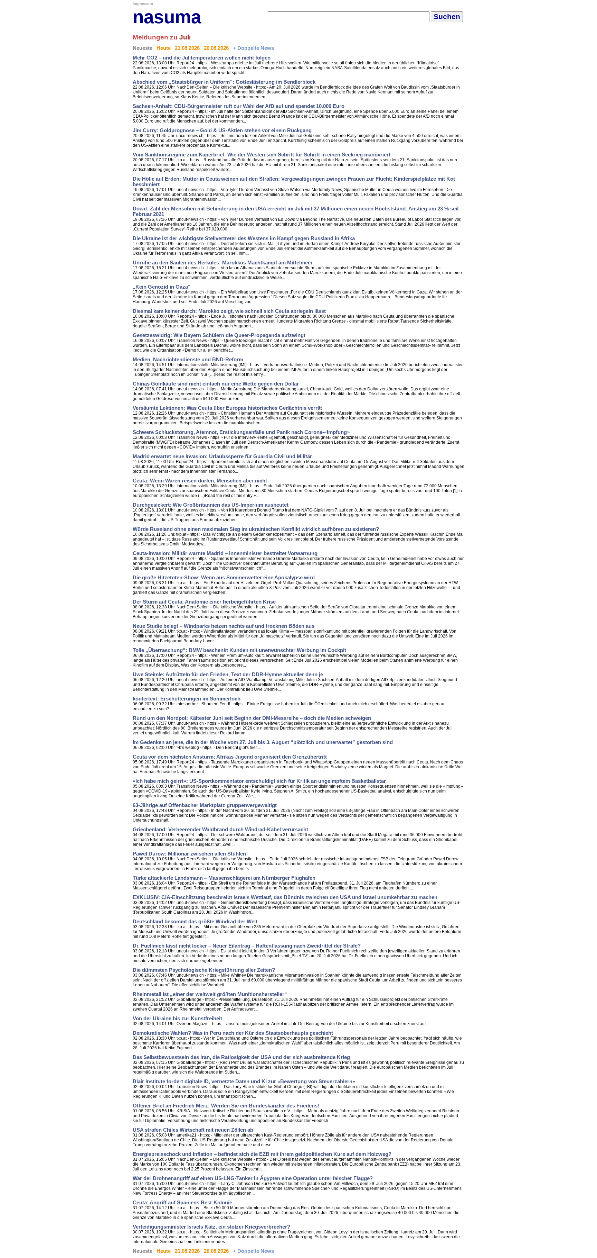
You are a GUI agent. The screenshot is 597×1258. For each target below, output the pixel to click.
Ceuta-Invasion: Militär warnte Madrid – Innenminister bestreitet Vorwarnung (225, 553)
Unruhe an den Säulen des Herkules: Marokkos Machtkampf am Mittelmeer (223, 262)
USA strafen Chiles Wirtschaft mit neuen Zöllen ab (193, 1130)
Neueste (142, 48)
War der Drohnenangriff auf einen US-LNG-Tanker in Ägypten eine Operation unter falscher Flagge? (253, 1178)
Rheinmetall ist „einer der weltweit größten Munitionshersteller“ (210, 994)
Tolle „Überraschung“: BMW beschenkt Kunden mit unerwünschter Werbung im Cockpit (239, 650)
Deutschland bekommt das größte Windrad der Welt (195, 921)
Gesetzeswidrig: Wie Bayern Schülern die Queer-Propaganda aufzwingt (219, 335)
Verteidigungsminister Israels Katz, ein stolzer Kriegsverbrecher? (211, 1227)
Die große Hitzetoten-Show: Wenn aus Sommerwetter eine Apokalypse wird (224, 577)
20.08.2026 (216, 48)
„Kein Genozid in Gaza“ (162, 287)
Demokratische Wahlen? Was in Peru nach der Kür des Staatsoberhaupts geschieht (233, 1033)
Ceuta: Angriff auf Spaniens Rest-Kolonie (182, 1202)
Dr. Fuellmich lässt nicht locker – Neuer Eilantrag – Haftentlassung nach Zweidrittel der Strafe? (247, 946)
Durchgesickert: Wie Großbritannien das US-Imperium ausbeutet (210, 505)
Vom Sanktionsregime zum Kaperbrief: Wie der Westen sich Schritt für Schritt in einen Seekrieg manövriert (261, 154)
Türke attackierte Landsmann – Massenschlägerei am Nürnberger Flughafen (224, 878)
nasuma (167, 17)
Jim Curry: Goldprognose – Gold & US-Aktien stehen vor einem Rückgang (222, 130)
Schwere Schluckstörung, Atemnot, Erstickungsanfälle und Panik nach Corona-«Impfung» (241, 432)
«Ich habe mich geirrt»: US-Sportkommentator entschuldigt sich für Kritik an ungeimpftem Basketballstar (259, 781)
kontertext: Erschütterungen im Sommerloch (186, 699)
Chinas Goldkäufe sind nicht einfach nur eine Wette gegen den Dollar (216, 384)
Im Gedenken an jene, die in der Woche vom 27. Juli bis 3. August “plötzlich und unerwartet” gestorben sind (263, 742)
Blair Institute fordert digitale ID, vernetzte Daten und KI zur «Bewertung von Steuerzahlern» (244, 1081)
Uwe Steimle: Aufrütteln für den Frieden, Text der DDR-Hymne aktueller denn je (228, 674)
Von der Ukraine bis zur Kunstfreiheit (177, 1018)
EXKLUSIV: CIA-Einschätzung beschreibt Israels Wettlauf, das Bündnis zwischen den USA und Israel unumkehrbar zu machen (285, 897)
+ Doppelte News (253, 48)
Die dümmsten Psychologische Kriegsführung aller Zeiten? (204, 970)
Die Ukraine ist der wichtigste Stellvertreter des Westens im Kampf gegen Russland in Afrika (244, 238)
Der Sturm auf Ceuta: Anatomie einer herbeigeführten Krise (204, 602)
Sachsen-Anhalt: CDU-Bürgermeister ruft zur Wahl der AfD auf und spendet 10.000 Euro (238, 106)
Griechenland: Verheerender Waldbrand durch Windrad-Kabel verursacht (220, 829)
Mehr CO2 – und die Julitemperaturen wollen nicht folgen (202, 58)
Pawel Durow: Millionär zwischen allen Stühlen (189, 854)
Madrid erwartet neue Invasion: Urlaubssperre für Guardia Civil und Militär (222, 456)
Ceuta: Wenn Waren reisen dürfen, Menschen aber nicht (200, 480)
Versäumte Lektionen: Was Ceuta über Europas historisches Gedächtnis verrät (227, 408)
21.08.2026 (187, 48)
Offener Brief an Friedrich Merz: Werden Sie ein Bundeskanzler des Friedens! (226, 1105)
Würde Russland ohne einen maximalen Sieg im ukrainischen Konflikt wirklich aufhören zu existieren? (256, 529)
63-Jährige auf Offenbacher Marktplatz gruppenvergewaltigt (205, 805)
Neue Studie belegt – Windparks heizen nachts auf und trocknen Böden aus (223, 626)
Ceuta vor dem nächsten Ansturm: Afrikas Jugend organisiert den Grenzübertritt (230, 757)
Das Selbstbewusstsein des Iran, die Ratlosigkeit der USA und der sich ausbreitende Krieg (241, 1057)
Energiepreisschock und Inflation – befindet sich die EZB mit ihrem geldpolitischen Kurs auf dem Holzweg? (262, 1154)
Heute (164, 48)
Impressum (143, 3)
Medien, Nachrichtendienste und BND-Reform (188, 359)
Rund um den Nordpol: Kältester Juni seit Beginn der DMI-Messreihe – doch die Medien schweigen (252, 718)
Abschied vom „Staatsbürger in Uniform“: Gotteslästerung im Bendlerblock (224, 82)
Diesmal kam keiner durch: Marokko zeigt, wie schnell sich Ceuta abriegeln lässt (229, 311)
